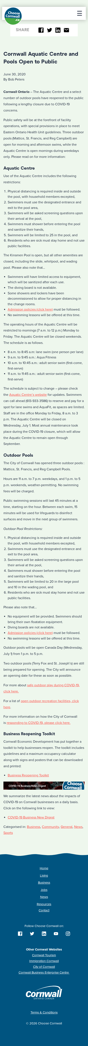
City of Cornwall (44, 967)
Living (44, 875)
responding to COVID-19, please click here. (38, 723)
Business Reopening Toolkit (28, 775)
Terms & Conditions (44, 1012)
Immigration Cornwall (44, 961)
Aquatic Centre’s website (28, 395)
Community (50, 827)
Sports (8, 833)
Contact (44, 910)
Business (33, 827)
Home (44, 868)
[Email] (66, 30)
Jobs (44, 890)
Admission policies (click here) (30, 309)
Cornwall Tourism (44, 955)
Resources (44, 904)
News (78, 827)
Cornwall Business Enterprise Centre (44, 972)
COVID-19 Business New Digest (31, 817)
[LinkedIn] (58, 30)
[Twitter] (49, 30)
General (66, 827)
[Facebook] (41, 30)
